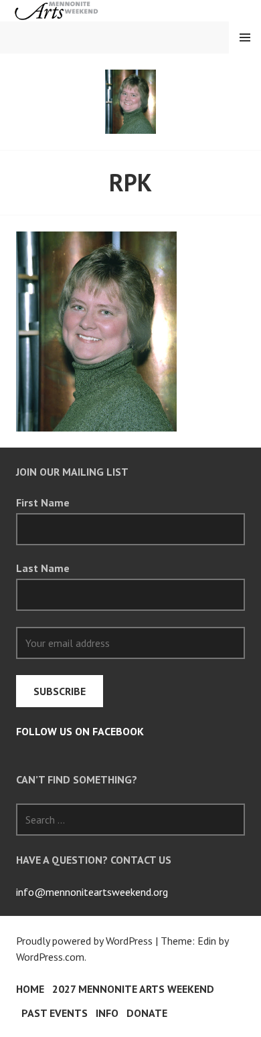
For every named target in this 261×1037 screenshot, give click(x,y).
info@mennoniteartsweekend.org (92, 892)
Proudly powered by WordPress (84, 940)
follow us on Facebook (80, 731)
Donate (146, 1013)
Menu (245, 37)
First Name (43, 502)
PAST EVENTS (54, 1013)
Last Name (43, 568)
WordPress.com (50, 956)
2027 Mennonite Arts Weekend (133, 989)
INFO (107, 1013)
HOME (30, 989)
